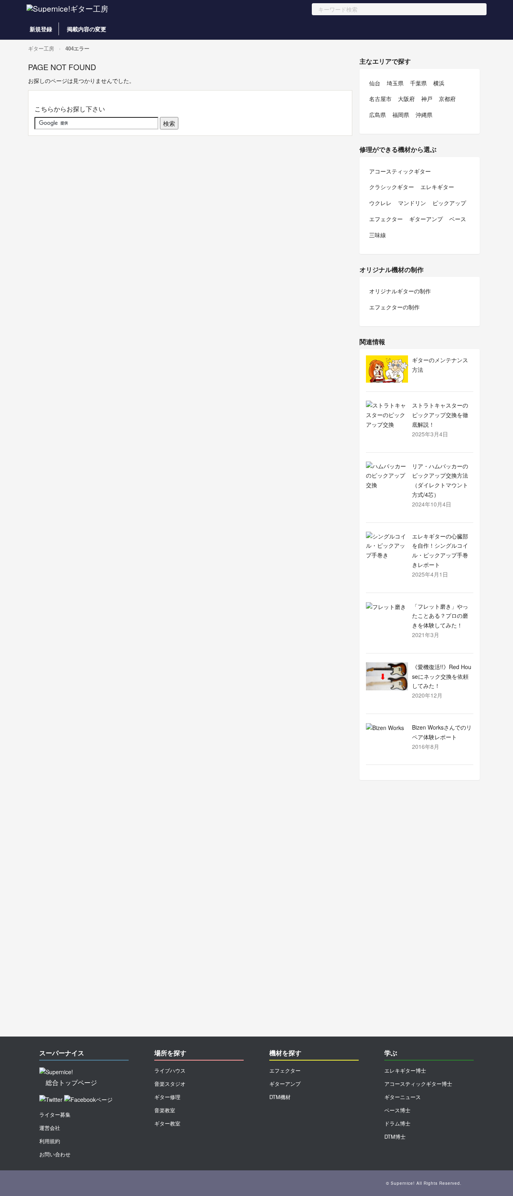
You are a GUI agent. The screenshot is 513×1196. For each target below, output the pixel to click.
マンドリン (412, 203)
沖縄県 (424, 115)
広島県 (377, 115)
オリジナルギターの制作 (400, 291)
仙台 (374, 83)
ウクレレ (380, 203)
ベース (457, 219)
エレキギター (437, 187)
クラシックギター (391, 187)
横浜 (438, 83)
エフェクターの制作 (394, 307)
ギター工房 (41, 48)
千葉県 (418, 83)
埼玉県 (395, 83)
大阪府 (406, 99)
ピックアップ (449, 203)
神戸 (426, 99)
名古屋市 (380, 99)
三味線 (377, 235)
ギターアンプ (426, 219)
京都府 (447, 99)
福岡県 (400, 115)
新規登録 (41, 29)
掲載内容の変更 (86, 29)
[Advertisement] (420, 912)
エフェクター (386, 219)
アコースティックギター (400, 171)
